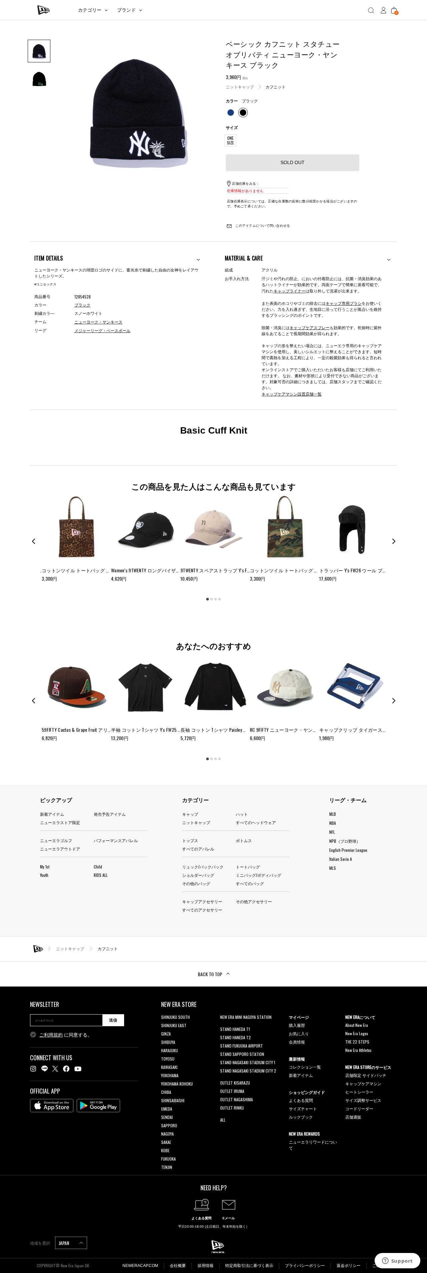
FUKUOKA (168, 1159)
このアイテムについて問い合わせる (262, 225)
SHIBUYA (168, 1042)
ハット (242, 814)
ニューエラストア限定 (60, 822)
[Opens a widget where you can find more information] (397, 1261)
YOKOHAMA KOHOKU (177, 1084)
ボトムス (244, 840)
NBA (332, 823)
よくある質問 (301, 1100)
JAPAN (64, 1242)
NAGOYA (167, 1134)
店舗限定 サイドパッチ (365, 1075)
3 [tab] (215, 599)
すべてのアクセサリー (202, 909)
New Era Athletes (358, 1050)
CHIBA (166, 1092)
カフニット (276, 86)
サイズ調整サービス (363, 1100)
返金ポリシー (349, 1265)
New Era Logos (356, 1033)
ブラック (82, 305)
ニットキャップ (240, 86)
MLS (332, 868)
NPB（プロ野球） (344, 841)
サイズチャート (303, 1108)
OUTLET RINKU (232, 1108)
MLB (332, 814)
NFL (332, 832)
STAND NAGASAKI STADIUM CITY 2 (248, 1071)
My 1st (44, 866)
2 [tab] (211, 599)
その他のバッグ (196, 883)
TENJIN (166, 1167)
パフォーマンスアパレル (116, 840)
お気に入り (299, 1033)
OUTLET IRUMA (232, 1091)
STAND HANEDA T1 (235, 1029)
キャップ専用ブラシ (344, 303)
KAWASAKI (169, 1067)
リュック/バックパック (203, 866)
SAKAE (166, 1142)
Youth (44, 875)
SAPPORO (169, 1125)
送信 (113, 1020)
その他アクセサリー (254, 901)
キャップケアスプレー (310, 327)
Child (98, 866)
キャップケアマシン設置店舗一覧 (292, 394)
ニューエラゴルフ (56, 840)
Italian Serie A (340, 859)
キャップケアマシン (363, 1083)
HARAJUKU (169, 1050)
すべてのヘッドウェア (256, 822)
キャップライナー (290, 290)
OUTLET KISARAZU (235, 1083)
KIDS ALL (101, 875)
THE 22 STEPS (357, 1042)
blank (224, 1025)
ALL (223, 1120)
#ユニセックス (45, 284)
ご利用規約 (51, 1035)
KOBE (165, 1150)
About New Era (356, 1025)
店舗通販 (353, 1117)
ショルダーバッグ (198, 875)
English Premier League (348, 850)
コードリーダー (359, 1108)
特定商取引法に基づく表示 (249, 1265)
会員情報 (297, 1042)
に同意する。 (65, 1035)
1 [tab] (207, 599)
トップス (190, 840)
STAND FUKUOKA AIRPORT (241, 1046)
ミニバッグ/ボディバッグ (258, 875)
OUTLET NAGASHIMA (236, 1099)
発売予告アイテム (110, 814)
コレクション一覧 (305, 1067)
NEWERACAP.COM (140, 1265)
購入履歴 (297, 1025)
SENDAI (167, 1117)
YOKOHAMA (169, 1075)
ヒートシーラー (359, 1092)
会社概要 (178, 1265)
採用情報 (205, 1265)
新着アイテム (52, 814)
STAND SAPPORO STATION (242, 1054)
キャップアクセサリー (202, 901)
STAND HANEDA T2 (235, 1037)
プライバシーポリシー (305, 1265)
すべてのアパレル (198, 848)
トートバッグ (248, 866)
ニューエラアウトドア (60, 848)
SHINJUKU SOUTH (175, 1017)
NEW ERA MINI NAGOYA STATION (246, 1017)
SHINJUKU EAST (173, 1025)
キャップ (190, 814)
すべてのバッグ (250, 883)
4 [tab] (219, 599)
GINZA (166, 1034)
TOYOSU (167, 1059)
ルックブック (301, 1117)
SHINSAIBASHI (172, 1100)
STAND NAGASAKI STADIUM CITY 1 (247, 1062)
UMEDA (166, 1109)
